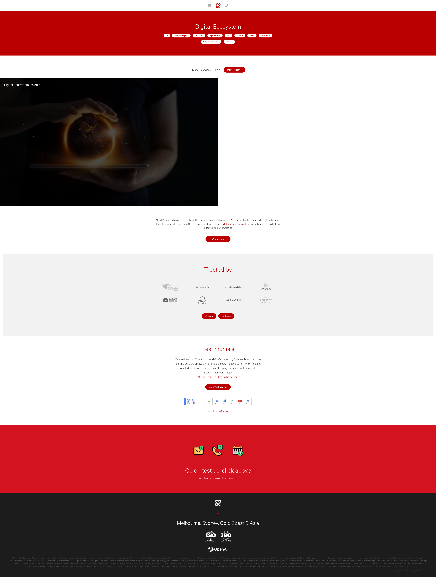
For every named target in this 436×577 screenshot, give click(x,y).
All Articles (407, 571)
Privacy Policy (398, 571)
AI (167, 35)
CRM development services (65, 566)
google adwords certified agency (280, 566)
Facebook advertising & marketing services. (378, 558)
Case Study (199, 35)
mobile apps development (288, 558)
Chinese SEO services (223, 566)
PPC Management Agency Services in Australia (323, 566)
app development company (360, 563)
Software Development (211, 42)
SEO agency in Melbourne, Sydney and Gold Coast (140, 566)
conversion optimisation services (360, 566)
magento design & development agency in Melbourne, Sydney (119, 563)
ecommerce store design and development (264, 558)
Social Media (265, 35)
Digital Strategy (214, 35)
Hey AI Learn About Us (420, 571)
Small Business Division (218, 411)
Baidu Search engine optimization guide (252, 566)
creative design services (401, 560)
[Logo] (218, 5)
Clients (252, 35)
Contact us (218, 238)
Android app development (407, 563)
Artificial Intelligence (181, 35)
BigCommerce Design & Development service (375, 560)
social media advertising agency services (345, 558)
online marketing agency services (312, 558)
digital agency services (232, 223)
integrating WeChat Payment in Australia (196, 566)
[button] (234, 70)
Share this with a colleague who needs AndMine (218, 478)
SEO (228, 35)
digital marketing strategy (216, 558)
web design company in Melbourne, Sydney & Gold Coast (308, 560)
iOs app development (390, 563)
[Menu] (209, 6)
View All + (229, 42)
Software (240, 35)
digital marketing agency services (237, 558)
